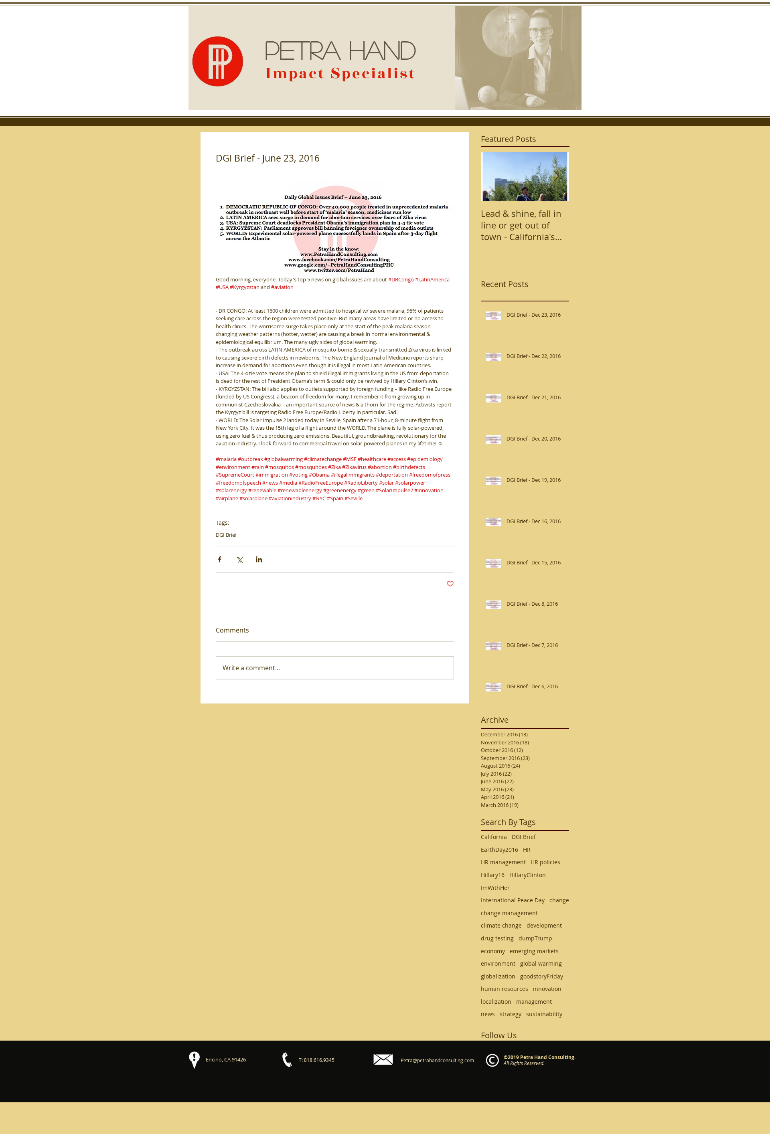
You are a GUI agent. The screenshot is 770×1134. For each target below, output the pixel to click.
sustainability (544, 1014)
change (559, 900)
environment (498, 963)
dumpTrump (535, 938)
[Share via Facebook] (219, 559)
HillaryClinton (527, 875)
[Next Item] (556, 177)
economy (493, 951)
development (544, 925)
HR (527, 849)
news (488, 1014)
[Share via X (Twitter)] (239, 559)
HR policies (545, 862)
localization (496, 1001)
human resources (504, 989)
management (534, 1001)
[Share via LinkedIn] (259, 559)
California (494, 837)
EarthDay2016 (499, 849)
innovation (547, 989)
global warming (541, 963)
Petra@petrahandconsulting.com (437, 1060)
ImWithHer (495, 887)
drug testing (497, 938)
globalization (498, 976)
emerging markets (534, 951)
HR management (503, 862)
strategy (510, 1014)
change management (509, 913)
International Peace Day (513, 900)
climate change (501, 925)
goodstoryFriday (541, 976)
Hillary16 (493, 875)
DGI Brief (226, 535)
